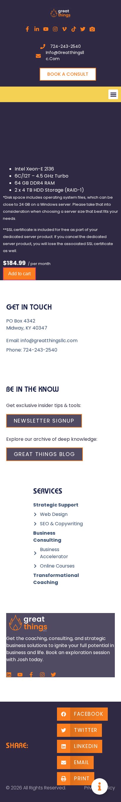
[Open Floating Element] (99, 786)
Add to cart (19, 273)
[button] (113, 94)
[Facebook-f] (31, 674)
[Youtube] (20, 674)
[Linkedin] (8, 674)
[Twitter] (53, 674)
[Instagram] (42, 674)
